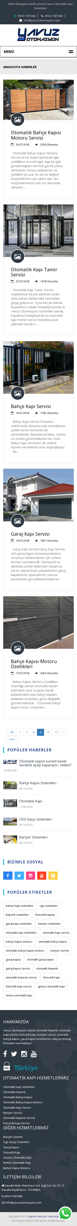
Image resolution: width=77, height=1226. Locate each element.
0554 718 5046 (27, 16)
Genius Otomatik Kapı (17, 1157)
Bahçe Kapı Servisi (31, 406)
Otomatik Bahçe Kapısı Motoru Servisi (36, 135)
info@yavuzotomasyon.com (42, 20)
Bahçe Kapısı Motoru (16, 1167)
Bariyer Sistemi (13, 1136)
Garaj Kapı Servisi (30, 534)
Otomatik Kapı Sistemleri (19, 1086)
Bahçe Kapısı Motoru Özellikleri (34, 663)
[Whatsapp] (65, 1220)
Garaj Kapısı (11, 1147)
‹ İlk (11, 732)
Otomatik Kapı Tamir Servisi (34, 272)
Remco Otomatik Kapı (17, 1162)
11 (56, 732)
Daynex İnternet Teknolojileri (45, 1216)
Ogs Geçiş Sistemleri (16, 1141)
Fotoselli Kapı (11, 1152)
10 (48, 732)
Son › (12, 739)
